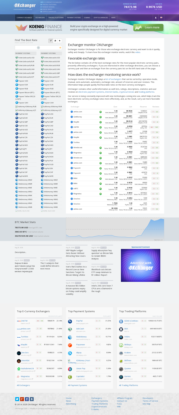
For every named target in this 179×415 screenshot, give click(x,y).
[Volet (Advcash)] (70, 329)
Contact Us (122, 401)
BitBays (127, 344)
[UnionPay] (70, 369)
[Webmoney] (70, 337)
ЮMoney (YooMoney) (83, 360)
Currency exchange (24, 18)
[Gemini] (121, 376)
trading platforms (146, 91)
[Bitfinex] (121, 361)
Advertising (71, 403)
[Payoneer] (70, 345)
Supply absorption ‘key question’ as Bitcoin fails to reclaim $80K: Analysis (102, 254)
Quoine (127, 368)
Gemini (127, 376)
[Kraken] (121, 353)
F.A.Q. (119, 403)
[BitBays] (121, 345)
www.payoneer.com (83, 347)
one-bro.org (25, 355)
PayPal (79, 321)
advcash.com (80, 331)
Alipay (79, 352)
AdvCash (80, 328)
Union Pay (80, 368)
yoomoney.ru (81, 363)
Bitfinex (127, 360)
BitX (126, 328)
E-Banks (87, 18)
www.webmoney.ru (83, 339)
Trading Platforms (56, 18)
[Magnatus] (19, 377)
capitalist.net (80, 379)
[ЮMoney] (72, 361)
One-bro (25, 352)
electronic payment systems (91, 91)
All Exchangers (23, 385)
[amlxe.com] (19, 329)
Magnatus (25, 376)
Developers (148, 398)
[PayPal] (70, 321)
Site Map (146, 403)
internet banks (111, 91)
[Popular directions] (55, 41)
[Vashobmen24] (19, 369)
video (137, 52)
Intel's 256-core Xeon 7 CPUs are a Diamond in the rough (102, 288)
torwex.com (25, 339)
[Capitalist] (70, 376)
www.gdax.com (129, 323)
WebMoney (81, 336)
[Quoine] (121, 369)
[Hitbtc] (121, 337)
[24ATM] (19, 321)
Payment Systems (74, 18)
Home (69, 398)
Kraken (127, 352)
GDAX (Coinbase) (131, 321)
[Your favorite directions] (59, 41)
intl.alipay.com (81, 355)
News (113, 18)
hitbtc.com (128, 339)
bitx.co (126, 331)
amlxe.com (25, 328)
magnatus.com (26, 379)
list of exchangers (113, 79)
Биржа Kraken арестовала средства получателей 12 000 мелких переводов (25, 267)
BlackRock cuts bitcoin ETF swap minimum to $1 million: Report (101, 272)
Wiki (119, 406)
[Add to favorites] (60, 47)
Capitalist (80, 376)
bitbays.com (128, 347)
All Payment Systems (77, 385)
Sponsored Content (141, 247)
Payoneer (80, 344)
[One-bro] (19, 353)
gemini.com (128, 379)
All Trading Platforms (128, 385)
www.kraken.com (130, 355)
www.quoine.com (130, 371)
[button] (155, 17)
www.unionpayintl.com (84, 371)
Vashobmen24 (27, 368)
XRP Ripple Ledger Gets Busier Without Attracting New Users (76, 253)
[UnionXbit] (19, 361)
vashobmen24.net (27, 371)
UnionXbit (25, 360)
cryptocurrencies (126, 91)
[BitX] (121, 329)
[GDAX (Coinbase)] (121, 321)
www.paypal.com (82, 323)
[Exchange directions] (50, 41)
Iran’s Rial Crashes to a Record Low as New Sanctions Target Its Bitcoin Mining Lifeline (76, 270)
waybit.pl (24, 347)
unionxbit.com (26, 363)
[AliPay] (70, 353)
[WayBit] (19, 345)
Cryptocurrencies (101, 18)
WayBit (24, 344)
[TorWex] (19, 337)
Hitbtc (127, 336)
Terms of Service (150, 401)
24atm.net (24, 323)
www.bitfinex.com (130, 363)
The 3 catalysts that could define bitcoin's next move (49, 266)
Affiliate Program (124, 398)
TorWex (24, 336)
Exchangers (40, 18)
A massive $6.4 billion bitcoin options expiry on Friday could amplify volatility (76, 289)
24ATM (24, 321)
